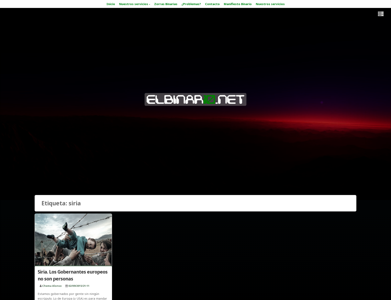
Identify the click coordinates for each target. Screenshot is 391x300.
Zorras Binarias (165, 4)
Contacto (212, 4)
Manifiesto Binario (238, 4)
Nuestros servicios (133, 4)
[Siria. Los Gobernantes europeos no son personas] (73, 240)
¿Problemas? (191, 4)
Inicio (111, 4)
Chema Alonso (52, 286)
